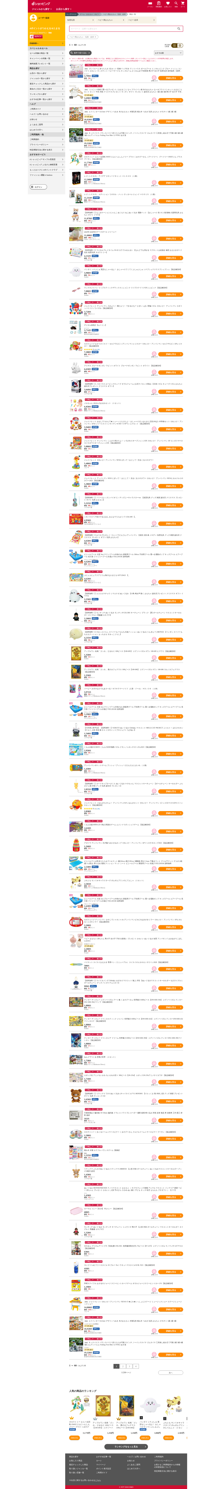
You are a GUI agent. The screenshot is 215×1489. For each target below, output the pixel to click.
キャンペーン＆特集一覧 (40, 58)
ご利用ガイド (35, 109)
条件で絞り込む (80, 53)
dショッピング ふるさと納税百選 (43, 165)
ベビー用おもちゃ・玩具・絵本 (114, 14)
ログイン (38, 187)
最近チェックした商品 (78, 1465)
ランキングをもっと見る (126, 1446)
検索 (179, 28)
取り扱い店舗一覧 (76, 1473)
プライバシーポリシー (39, 145)
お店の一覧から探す (38, 73)
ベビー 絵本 (133, 20)
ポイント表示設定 (103, 1469)
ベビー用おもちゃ (105, 20)
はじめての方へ (36, 130)
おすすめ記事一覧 (103, 1457)
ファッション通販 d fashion (41, 175)
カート (99, 1461)
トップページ (71, 14)
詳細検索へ (34, 43)
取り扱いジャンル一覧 (78, 1469)
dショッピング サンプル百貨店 (42, 159)
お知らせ (33, 119)
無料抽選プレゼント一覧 (40, 64)
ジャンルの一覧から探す (40, 78)
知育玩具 (71, 20)
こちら (98, 1480)
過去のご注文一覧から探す (41, 89)
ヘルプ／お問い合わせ (39, 114)
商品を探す (74, 1457)
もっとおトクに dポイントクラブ (43, 170)
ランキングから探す (38, 94)
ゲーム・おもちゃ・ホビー (89, 14)
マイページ (101, 1465)
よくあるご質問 (36, 125)
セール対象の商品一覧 (39, 53)
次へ (171, 1373)
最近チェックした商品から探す (43, 84)
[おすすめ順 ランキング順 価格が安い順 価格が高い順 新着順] (167, 52)
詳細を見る (171, 78)
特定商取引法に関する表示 (41, 150)
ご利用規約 (34, 139)
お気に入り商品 (75, 1461)
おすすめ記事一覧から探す (41, 99)
